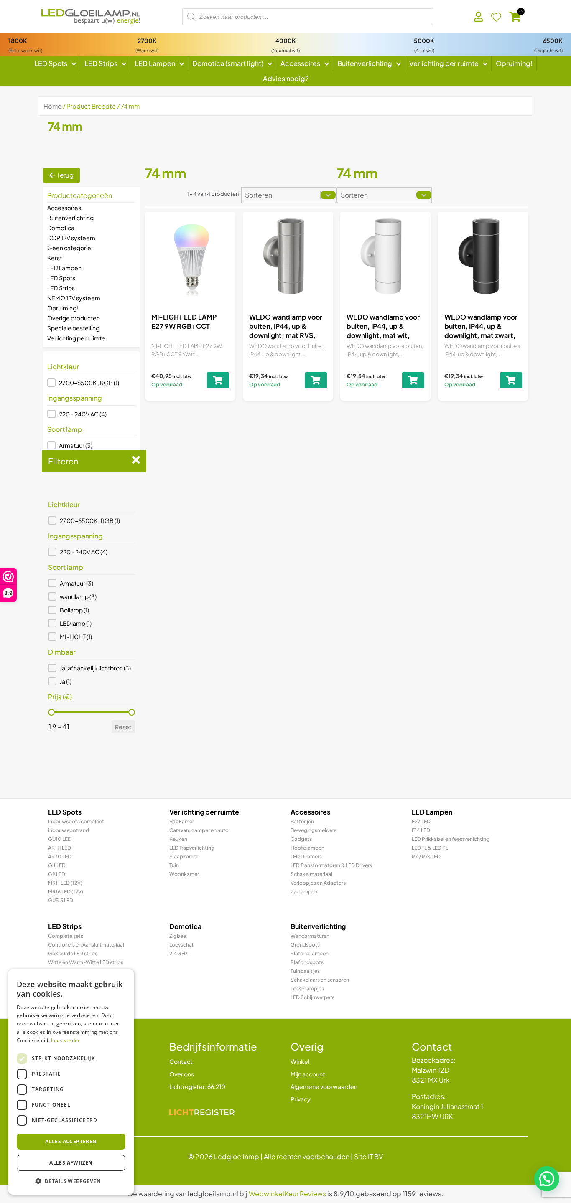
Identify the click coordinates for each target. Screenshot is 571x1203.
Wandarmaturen (310, 936)
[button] (91, 382)
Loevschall (181, 945)
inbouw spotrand (68, 830)
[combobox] (281, 195)
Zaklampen (304, 891)
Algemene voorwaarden (324, 1086)
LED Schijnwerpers (312, 997)
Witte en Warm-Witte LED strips (85, 962)
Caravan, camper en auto (199, 830)
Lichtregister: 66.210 (197, 1086)
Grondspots (305, 945)
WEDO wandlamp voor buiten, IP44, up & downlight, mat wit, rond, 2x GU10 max (383, 330)
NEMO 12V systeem (73, 298)
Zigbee (177, 936)
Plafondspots (307, 962)
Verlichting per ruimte (76, 338)
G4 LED (57, 865)
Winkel (300, 1061)
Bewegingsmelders (313, 830)
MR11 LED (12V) (65, 883)
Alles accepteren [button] (71, 1141)
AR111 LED (59, 848)
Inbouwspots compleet (76, 821)
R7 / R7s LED (426, 856)
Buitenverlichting (70, 217)
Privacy (301, 1099)
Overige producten (73, 318)
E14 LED (421, 830)
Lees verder (65, 1040)
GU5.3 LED (60, 900)
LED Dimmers (306, 856)
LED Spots (61, 278)
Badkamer (181, 821)
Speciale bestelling (73, 328)
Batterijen (302, 821)
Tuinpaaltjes (305, 971)
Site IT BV (368, 1156)
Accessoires (64, 207)
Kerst (54, 257)
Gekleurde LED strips (72, 953)
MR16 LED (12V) (65, 891)
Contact (181, 1061)
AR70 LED (59, 856)
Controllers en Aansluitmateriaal (86, 945)
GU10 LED (59, 839)
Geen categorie (69, 247)
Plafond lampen (310, 953)
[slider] (51, 712)
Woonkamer (184, 874)
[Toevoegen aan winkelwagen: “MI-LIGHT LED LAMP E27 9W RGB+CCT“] (218, 380)
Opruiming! (62, 308)
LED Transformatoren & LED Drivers (331, 865)
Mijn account (308, 1074)
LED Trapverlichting (191, 848)
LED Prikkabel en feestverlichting (450, 839)
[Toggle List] (328, 195)
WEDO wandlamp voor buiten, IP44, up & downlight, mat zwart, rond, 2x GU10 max (480, 330)
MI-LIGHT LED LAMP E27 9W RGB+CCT (184, 321)
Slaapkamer (183, 856)
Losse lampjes (307, 988)
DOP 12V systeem (71, 237)
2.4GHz (178, 953)
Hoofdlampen (307, 848)
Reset (123, 727)
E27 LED (421, 821)
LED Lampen (64, 268)
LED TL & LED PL (430, 848)
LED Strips (61, 288)
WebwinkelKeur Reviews (287, 1193)
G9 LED (56, 874)
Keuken (178, 839)
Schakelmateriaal (311, 874)
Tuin (174, 865)
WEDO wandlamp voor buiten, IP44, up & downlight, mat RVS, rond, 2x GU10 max (285, 330)
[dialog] (71, 1082)
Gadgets (301, 839)
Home (52, 106)
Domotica (60, 227)
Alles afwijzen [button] (71, 1162)
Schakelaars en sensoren (320, 980)
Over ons (181, 1074)
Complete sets (65, 936)
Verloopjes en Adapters (318, 883)
